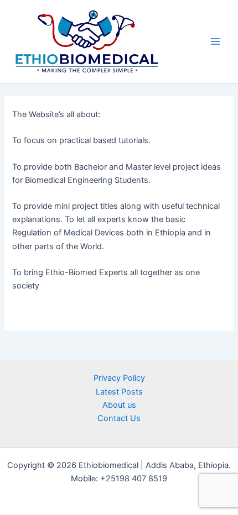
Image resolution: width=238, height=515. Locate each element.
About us (119, 405)
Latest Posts (119, 392)
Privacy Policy (119, 378)
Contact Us (119, 418)
